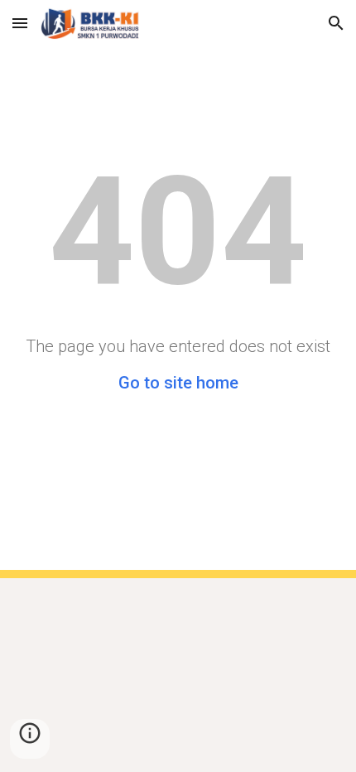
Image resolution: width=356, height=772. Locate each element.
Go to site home (178, 383)
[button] (20, 23)
